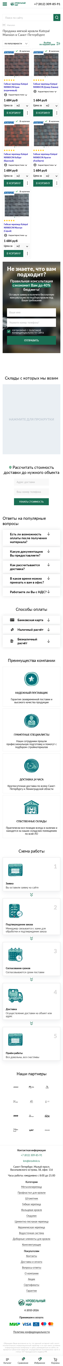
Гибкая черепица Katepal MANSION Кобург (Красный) (16, 157)
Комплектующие (31, 1244)
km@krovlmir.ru (31, 1160)
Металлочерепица (31, 1186)
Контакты (31, 1255)
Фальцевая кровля (31, 1209)
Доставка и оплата (31, 1261)
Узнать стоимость (31, 501)
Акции (31, 1279)
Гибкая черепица (31, 1204)
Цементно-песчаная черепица (31, 1221)
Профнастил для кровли (32, 1192)
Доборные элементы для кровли (31, 1238)
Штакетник (31, 1198)
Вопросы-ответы (31, 1267)
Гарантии (31, 1290)
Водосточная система (31, 1233)
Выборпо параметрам (47, 44)
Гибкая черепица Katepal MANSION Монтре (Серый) (16, 227)
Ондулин (31, 1215)
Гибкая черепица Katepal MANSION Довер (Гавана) (45, 86)
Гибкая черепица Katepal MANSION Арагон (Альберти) (45, 157)
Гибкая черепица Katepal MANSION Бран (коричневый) (16, 87)
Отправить (31, 340)
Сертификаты (31, 1284)
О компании (31, 1273)
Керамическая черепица (31, 1227)
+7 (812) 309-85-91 (47, 4)
